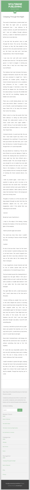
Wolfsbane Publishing (15, 5)
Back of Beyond (6, 465)
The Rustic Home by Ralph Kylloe (10, 428)
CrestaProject (19, 486)
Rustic (4, 451)
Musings (4, 442)
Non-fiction (5, 447)
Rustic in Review (6, 419)
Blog (4, 470)
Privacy (4, 474)
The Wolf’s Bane (6, 423)
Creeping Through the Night (9, 461)
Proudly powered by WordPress (13, 483)
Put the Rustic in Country (8, 432)
